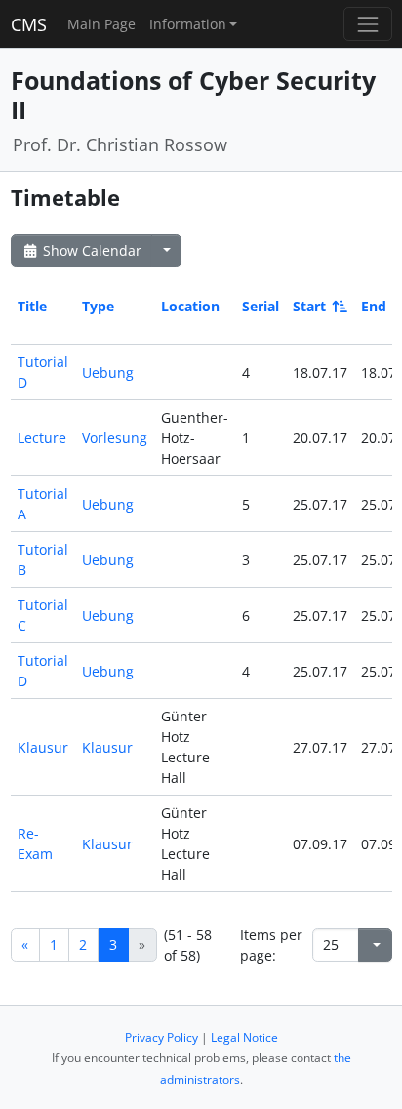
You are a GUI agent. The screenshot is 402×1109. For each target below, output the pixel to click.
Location (190, 306)
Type (98, 306)
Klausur (43, 747)
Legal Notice (244, 1037)
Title (32, 306)
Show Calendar (90, 250)
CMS (29, 24)
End (373, 306)
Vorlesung (114, 438)
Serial (260, 306)
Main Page (101, 24)
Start (309, 306)
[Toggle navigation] (367, 24)
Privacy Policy (161, 1037)
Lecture (42, 438)
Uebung (108, 372)
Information (187, 24)
